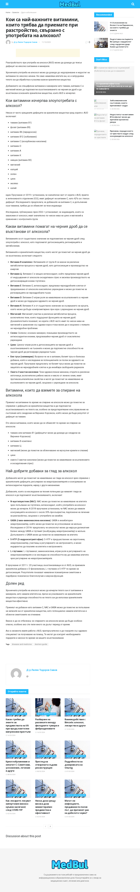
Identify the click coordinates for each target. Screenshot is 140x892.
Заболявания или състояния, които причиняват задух (119, 103)
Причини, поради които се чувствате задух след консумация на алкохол (121, 133)
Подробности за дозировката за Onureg (74, 764)
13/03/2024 (70, 729)
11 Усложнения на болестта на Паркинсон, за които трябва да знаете (121, 26)
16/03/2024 (11, 735)
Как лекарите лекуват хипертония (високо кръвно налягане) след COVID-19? (18, 805)
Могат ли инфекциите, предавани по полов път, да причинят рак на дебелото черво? (77, 807)
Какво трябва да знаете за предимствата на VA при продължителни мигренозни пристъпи (18, 725)
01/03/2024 (70, 817)
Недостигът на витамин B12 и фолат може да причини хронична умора (122, 118)
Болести (15, 12)
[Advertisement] (48, 53)
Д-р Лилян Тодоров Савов (25, 42)
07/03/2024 (70, 771)
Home (8, 12)
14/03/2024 (41, 732)
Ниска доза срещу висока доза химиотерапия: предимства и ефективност (45, 807)
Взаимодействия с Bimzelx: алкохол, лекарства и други (75, 722)
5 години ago (117, 50)
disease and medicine (22, 644)
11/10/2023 (46, 42)
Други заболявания (28, 12)
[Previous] (45, 826)
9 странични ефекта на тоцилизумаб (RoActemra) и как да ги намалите (114, 86)
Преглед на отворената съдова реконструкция (46, 764)
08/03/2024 (11, 774)
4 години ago (117, 33)
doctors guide (41, 644)
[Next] (50, 826)
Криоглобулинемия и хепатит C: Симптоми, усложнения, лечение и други (18, 766)
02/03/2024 (11, 813)
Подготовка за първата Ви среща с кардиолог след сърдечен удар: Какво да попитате (121, 43)
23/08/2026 (101, 92)
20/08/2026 (115, 109)
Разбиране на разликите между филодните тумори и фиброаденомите (47, 724)
